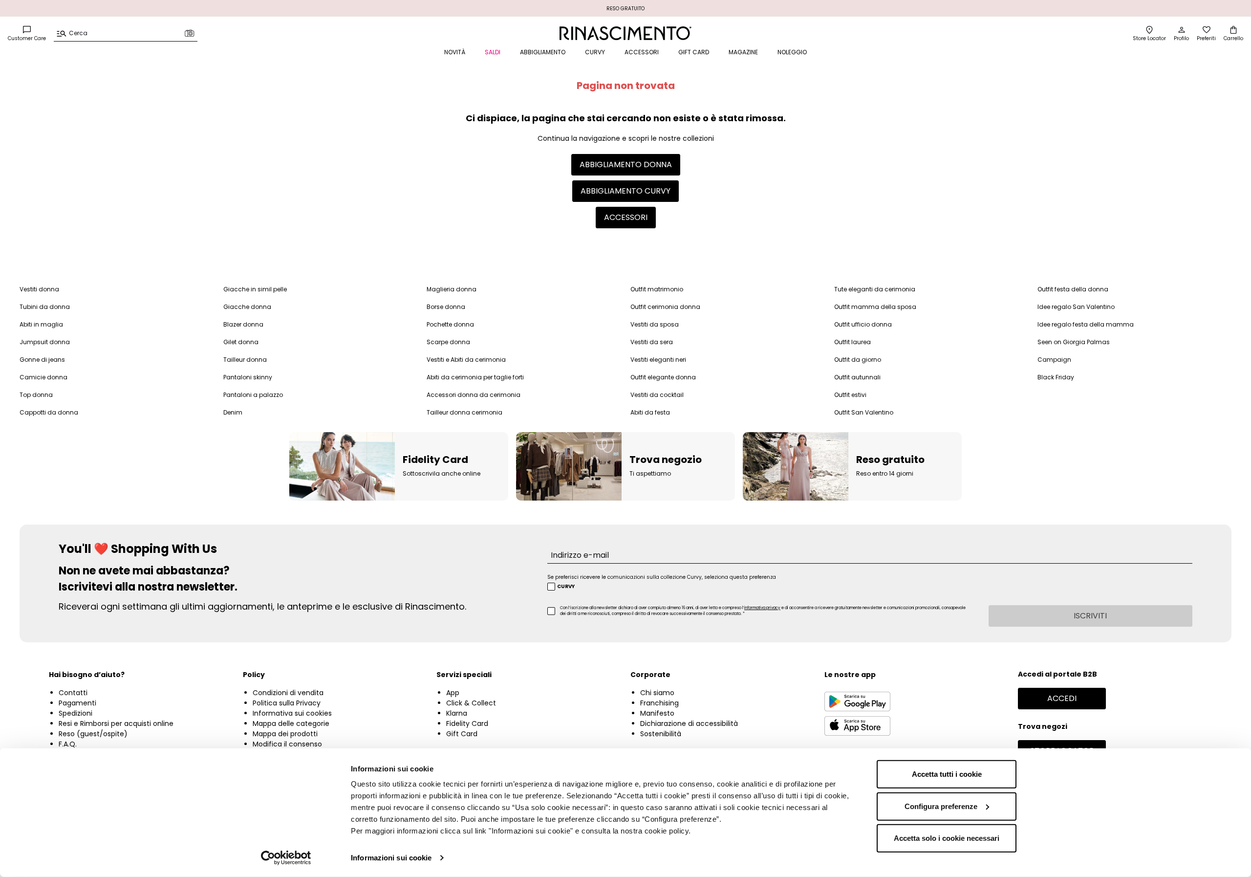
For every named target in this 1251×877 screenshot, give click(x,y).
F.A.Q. (68, 744)
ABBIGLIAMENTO (542, 52)
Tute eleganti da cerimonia (874, 289)
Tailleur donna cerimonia (464, 412)
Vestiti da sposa (654, 324)
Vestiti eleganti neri (658, 359)
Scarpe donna (448, 342)
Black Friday (1055, 377)
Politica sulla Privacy (287, 703)
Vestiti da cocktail (657, 395)
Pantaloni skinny (247, 377)
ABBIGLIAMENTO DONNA (626, 164)
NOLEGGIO (792, 52)
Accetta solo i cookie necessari (946, 838)
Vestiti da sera (651, 342)
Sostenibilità (660, 734)
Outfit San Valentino (863, 412)
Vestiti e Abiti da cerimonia (466, 359)
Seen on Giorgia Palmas (1073, 342)
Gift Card (461, 734)
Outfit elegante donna (663, 377)
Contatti (73, 693)
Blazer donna (243, 324)
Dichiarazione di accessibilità (689, 723)
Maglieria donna (451, 289)
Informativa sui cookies (292, 713)
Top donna (36, 395)
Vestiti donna (39, 289)
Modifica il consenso (287, 744)
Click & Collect (471, 703)
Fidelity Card (467, 723)
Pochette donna (450, 324)
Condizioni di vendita (288, 693)
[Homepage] (626, 33)
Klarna (456, 713)
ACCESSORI (642, 52)
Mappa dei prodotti (285, 734)
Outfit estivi (850, 395)
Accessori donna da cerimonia (473, 395)
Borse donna (446, 307)
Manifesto (657, 713)
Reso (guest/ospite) (93, 734)
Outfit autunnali (857, 377)
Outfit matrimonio (656, 289)
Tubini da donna (45, 307)
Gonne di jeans (42, 359)
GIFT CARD (693, 52)
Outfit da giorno (857, 359)
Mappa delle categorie (291, 723)
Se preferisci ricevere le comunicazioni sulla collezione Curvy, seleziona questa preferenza (661, 577)
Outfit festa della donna (1072, 289)
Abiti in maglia (41, 324)
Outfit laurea (852, 342)
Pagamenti (77, 703)
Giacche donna (247, 307)
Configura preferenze (941, 806)
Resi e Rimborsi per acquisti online (116, 723)
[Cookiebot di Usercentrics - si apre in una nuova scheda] (286, 858)
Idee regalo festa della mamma (1085, 324)
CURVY (595, 52)
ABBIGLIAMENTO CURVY (625, 191)
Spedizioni (75, 713)
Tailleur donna (245, 359)
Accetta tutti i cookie (947, 774)
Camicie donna (43, 377)
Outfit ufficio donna (863, 324)
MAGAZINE (743, 52)
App (452, 693)
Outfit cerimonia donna (665, 307)
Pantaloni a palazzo (253, 395)
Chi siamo (657, 693)
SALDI (492, 52)
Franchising (659, 703)
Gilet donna (241, 342)
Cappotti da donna (49, 412)
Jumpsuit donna (45, 342)
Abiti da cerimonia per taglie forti (475, 377)
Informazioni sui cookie (391, 858)
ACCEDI (1062, 698)
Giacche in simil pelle (255, 289)
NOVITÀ (454, 52)
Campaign (1054, 359)
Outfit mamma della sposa (875, 307)
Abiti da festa (650, 412)
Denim (232, 412)
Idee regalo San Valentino (1076, 307)
